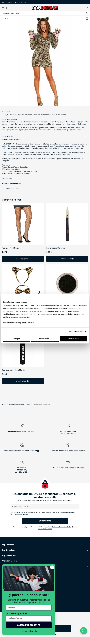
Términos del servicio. (45, 529)
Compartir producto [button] (12, 188)
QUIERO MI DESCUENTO (28, 625)
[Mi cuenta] (82, 8)
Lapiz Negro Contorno (55, 248)
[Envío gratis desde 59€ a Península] (22, 430)
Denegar (16, 339)
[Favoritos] (7, 8)
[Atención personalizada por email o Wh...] (22, 448)
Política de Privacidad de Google (62, 527)
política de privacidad (21, 514)
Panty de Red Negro (10, 248)
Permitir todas (73, 339)
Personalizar (44, 339)
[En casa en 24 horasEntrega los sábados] (68, 430)
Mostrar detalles (76, 332)
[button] (3, 8)
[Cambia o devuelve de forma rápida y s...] (68, 448)
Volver (5, 19)
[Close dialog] (52, 567)
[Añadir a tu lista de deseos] (87, 18)
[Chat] (83, 630)
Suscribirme (45, 521)
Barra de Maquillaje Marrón (13, 370)
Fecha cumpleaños (16, 613)
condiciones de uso (66, 512)
